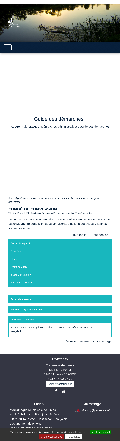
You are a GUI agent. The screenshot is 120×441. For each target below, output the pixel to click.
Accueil (16, 126)
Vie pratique (31, 126)
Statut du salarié (20, 274)
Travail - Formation (43, 198)
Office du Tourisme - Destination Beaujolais (39, 419)
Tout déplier (102, 234)
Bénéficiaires (18, 251)
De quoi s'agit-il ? (21, 243)
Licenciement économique (72, 198)
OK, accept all (102, 432)
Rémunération (19, 267)
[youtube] (64, 391)
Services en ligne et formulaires (27, 309)
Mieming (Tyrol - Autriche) (96, 410)
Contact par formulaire (60, 384)
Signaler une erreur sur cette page (89, 341)
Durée (14, 259)
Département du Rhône (25, 423)
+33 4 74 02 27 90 (60, 378)
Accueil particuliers (19, 198)
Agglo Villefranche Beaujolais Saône (34, 414)
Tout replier (81, 234)
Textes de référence (21, 299)
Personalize (73, 436)
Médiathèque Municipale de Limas (33, 410)
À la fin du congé (20, 282)
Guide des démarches (95, 126)
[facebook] (56, 391)
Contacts (60, 359)
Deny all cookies (52, 436)
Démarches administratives (59, 126)
